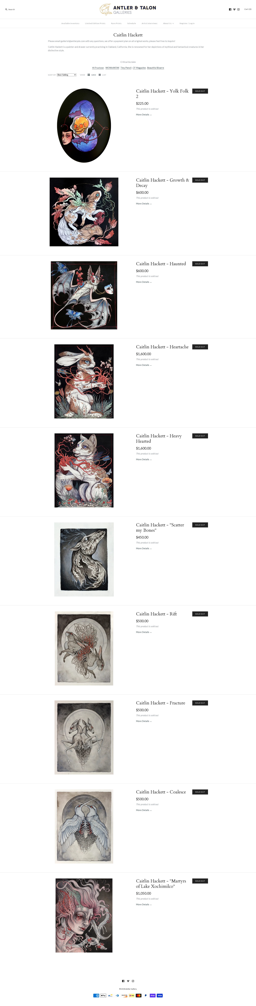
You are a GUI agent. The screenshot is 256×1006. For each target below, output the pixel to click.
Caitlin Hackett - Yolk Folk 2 (162, 94)
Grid (93, 75)
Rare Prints (116, 23)
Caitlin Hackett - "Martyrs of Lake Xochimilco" (161, 883)
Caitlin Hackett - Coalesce (161, 792)
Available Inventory (70, 23)
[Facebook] (230, 9)
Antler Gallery (130, 989)
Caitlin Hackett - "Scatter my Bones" (160, 527)
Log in (192, 23)
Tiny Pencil (125, 67)
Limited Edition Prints (95, 23)
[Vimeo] (234, 9)
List (104, 75)
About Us (168, 23)
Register (184, 23)
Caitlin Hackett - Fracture (160, 703)
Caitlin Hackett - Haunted (161, 264)
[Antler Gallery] (128, 4)
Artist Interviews (149, 23)
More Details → (144, 114)
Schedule (131, 23)
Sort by (52, 75)
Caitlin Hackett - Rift (156, 614)
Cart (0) (248, 9)
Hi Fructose (98, 67)
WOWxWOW (112, 67)
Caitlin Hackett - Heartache (162, 347)
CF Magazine (139, 67)
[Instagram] (238, 9)
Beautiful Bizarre (155, 67)
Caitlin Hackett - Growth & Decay (162, 183)
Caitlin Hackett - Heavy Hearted (159, 438)
